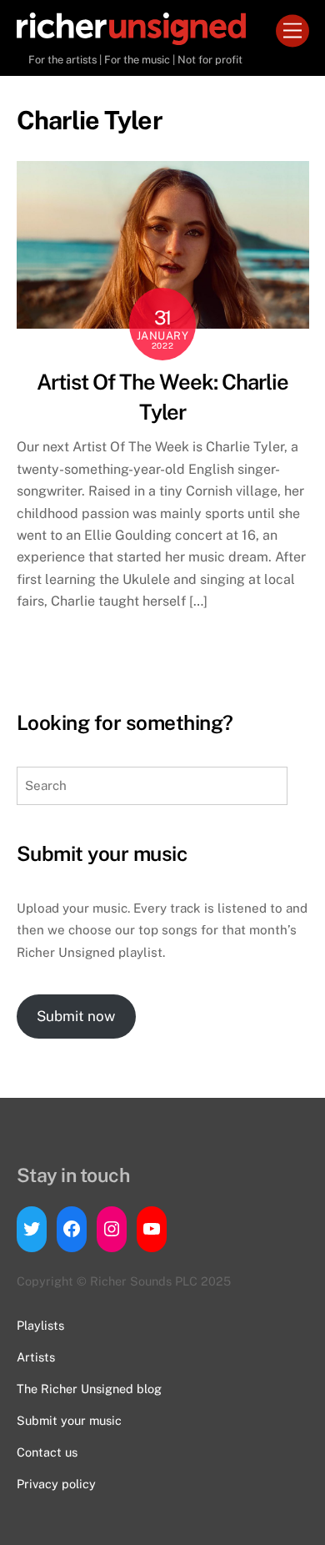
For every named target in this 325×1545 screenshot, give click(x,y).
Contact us (47, 1452)
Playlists (40, 1325)
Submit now (76, 1016)
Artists (36, 1357)
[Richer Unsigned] (131, 37)
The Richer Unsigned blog (89, 1388)
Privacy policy (56, 1484)
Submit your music (69, 1420)
